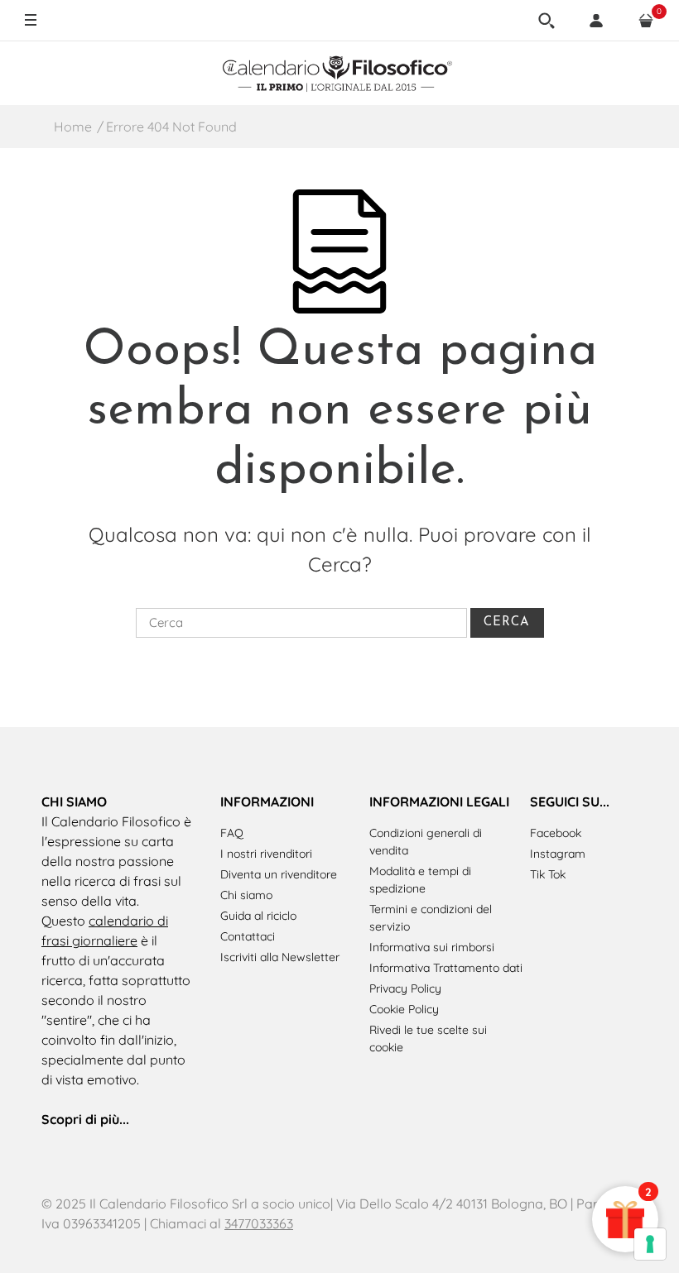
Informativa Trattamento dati (445, 967)
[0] (646, 20)
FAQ (231, 833)
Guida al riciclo (258, 915)
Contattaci (247, 936)
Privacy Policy (405, 988)
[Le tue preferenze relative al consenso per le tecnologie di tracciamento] (650, 1244)
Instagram (557, 853)
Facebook (555, 833)
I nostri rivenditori (266, 853)
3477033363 (258, 1223)
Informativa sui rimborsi (431, 947)
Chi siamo (246, 895)
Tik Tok (548, 874)
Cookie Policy (404, 1009)
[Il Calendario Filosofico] (339, 73)
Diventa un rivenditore (278, 874)
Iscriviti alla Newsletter (280, 957)
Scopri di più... (85, 1119)
